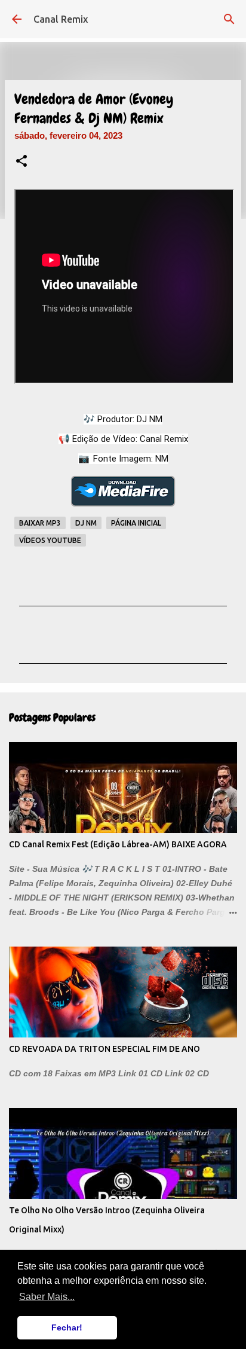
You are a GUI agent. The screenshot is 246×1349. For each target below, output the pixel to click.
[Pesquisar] (229, 19)
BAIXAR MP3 (40, 523)
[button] (21, 162)
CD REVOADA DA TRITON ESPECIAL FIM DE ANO (104, 1049)
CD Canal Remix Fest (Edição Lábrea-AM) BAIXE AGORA (118, 844)
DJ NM (86, 523)
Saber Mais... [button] (47, 1297)
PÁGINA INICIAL (136, 523)
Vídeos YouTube (50, 540)
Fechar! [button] (66, 1327)
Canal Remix (60, 19)
